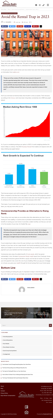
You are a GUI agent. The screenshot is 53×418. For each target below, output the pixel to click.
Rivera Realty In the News (8, 347)
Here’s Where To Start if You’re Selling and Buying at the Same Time (17, 374)
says (29, 224)
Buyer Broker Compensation (8, 395)
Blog (2, 388)
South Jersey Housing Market (9, 13)
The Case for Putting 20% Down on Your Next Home (14, 371)
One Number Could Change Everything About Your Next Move (16, 364)
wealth (18, 263)
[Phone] (43, 5)
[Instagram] (39, 5)
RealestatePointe (47, 414)
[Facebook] (36, 5)
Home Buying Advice (8, 336)
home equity (30, 254)
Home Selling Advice (8, 340)
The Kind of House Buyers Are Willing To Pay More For (14, 367)
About (2, 386)
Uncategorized (6, 354)
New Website (6, 343)
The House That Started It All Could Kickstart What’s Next (15, 377)
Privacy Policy (4, 393)
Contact (3, 391)
